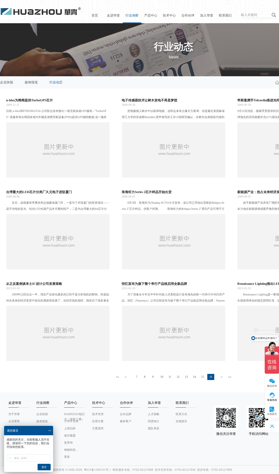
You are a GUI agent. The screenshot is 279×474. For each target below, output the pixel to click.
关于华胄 (14, 414)
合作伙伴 (187, 15)
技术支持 (98, 414)
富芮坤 (68, 442)
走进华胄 (113, 15)
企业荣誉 (14, 421)
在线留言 (181, 421)
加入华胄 (206, 15)
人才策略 (153, 414)
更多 (67, 456)
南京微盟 (70, 435)
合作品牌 (125, 414)
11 (170, 376)
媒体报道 (31, 82)
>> (229, 377)
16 (210, 376)
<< (117, 377)
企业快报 (6, 82)
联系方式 (181, 414)
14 (194, 376)
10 (161, 376)
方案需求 (98, 428)
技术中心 (169, 15)
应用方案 (98, 421)
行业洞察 (131, 15)
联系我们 (225, 15)
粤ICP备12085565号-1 (97, 469)
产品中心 (150, 15)
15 (202, 376)
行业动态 (55, 82)
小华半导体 (71, 421)
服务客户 (125, 421)
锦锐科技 (70, 449)
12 (178, 376)
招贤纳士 (153, 421)
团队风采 (153, 428)
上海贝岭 (70, 428)
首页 (95, 15)
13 (186, 376)
